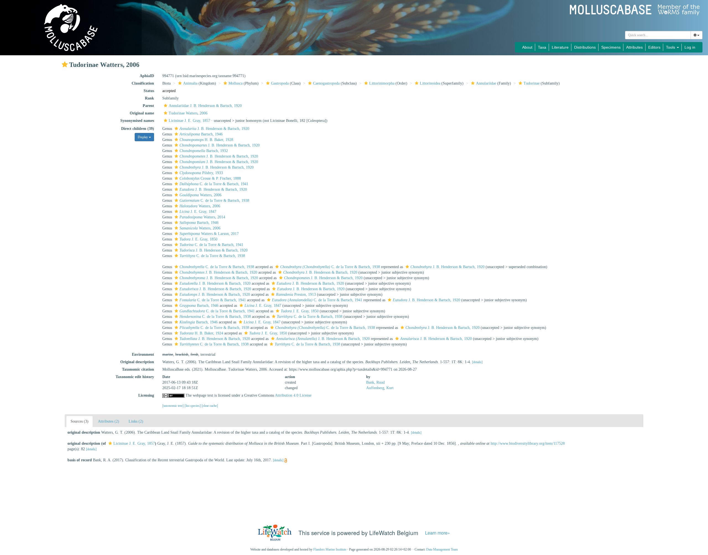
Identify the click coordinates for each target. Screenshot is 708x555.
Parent (148, 106)
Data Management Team (442, 549)
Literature (560, 47)
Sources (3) (79, 421)
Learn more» (437, 533)
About (527, 47)
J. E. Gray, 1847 (197, 212)
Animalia (190, 83)
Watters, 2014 (202, 217)
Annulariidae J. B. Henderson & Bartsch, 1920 (205, 106)
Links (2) (136, 421)
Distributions (585, 47)
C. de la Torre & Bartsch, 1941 (213, 184)
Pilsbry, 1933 (201, 173)
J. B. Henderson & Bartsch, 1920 (214, 129)
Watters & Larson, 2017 (209, 234)
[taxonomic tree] (173, 406)
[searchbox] (658, 35)
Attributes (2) (108, 421)
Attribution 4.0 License (293, 395)
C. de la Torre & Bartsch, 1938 (214, 200)
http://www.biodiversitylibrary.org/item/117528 (528, 443)
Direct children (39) (137, 129)
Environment (143, 354)
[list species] (193, 406)
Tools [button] (671, 47)
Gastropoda (280, 83)
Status (149, 91)
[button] (64, 64)
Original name (142, 113)
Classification (143, 83)
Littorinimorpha (381, 83)
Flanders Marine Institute (329, 549)
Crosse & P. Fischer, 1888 (210, 178)
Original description (137, 362)
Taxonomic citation (138, 369)
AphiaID (147, 76)
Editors (654, 47)
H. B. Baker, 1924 (201, 333)
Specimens (611, 47)
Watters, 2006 (200, 195)
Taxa (542, 47)
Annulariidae (486, 83)
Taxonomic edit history (135, 377)
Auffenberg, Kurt (380, 388)
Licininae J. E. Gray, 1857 (189, 121)
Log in (689, 47)
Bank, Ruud (375, 382)
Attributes (634, 47)
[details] (477, 362)
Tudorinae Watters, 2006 (188, 113)
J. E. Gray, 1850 (198, 239)
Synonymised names (137, 121)
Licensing (146, 395)
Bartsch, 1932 (203, 151)
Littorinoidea (430, 83)
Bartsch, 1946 (201, 134)
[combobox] (658, 35)
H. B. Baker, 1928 (206, 140)
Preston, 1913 (296, 294)
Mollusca (235, 83)
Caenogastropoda (326, 83)
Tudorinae (532, 83)
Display (143, 137)
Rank (149, 98)
